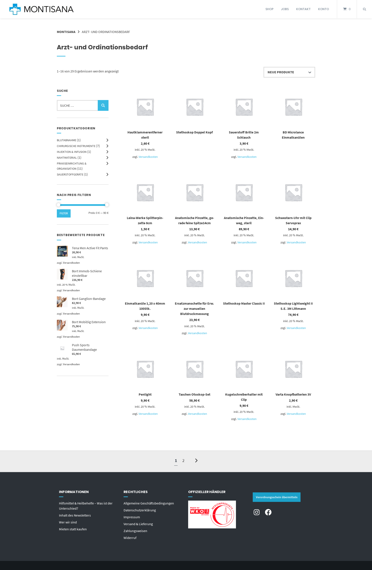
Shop (269, 9)
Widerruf (130, 538)
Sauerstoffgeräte (70, 174)
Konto (323, 9)
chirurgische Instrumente (76, 146)
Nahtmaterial (67, 158)
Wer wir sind (68, 522)
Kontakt (303, 9)
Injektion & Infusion (72, 152)
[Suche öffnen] (364, 9)
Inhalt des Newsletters (75, 515)
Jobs (285, 9)
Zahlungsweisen (135, 531)
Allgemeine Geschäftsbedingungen (149, 503)
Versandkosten (148, 157)
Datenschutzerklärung (140, 510)
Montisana (66, 32)
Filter (64, 213)
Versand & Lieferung (138, 524)
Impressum (132, 517)
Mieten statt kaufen (73, 529)
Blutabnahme (66, 140)
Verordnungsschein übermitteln (277, 497)
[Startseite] (41, 9)
